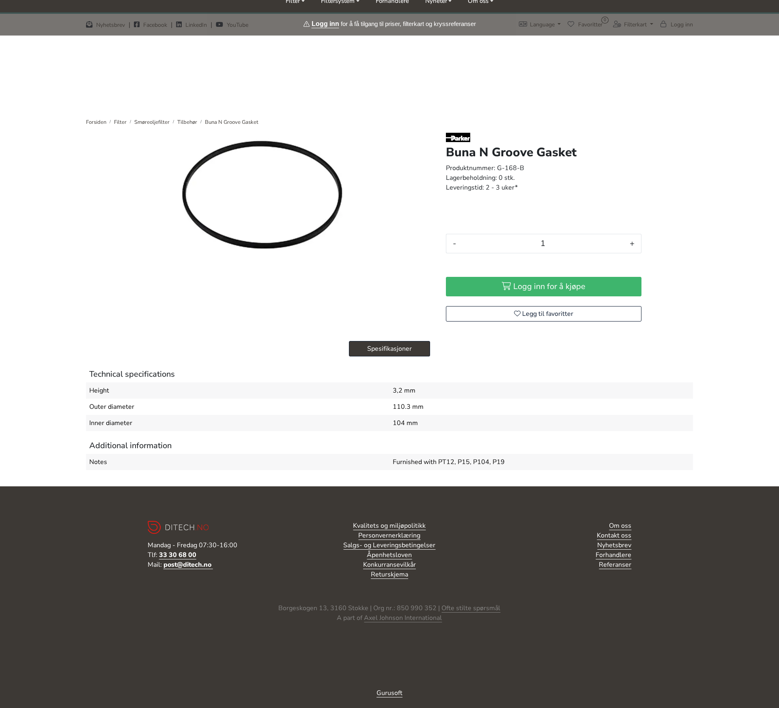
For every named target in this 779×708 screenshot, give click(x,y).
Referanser (615, 564)
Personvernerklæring (389, 535)
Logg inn (325, 23)
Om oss (620, 525)
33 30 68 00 (177, 554)
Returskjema (389, 574)
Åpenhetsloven (389, 554)
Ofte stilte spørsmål (470, 608)
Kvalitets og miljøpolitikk (389, 525)
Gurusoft (389, 693)
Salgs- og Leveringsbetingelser (389, 545)
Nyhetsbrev (614, 545)
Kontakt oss (614, 535)
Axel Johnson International (403, 617)
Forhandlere (613, 554)
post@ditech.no (188, 564)
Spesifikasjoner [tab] (389, 348)
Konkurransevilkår (389, 564)
